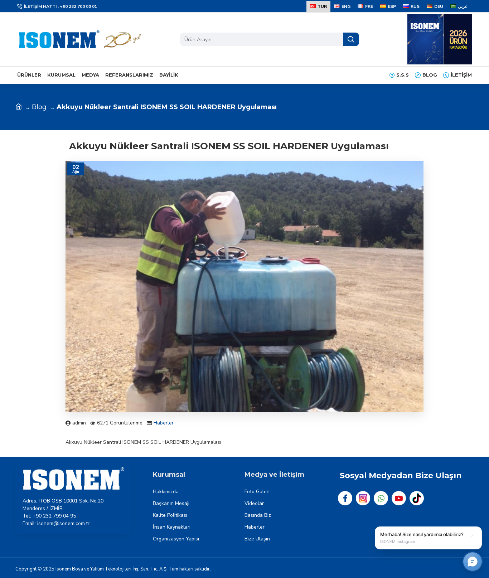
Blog (39, 107)
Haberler (164, 422)
